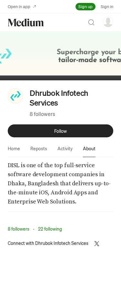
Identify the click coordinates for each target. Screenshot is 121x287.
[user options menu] (108, 22)
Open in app (19, 6)
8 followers (42, 113)
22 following (50, 229)
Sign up (85, 6)
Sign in (107, 6)
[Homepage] (26, 22)
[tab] (14, 148)
